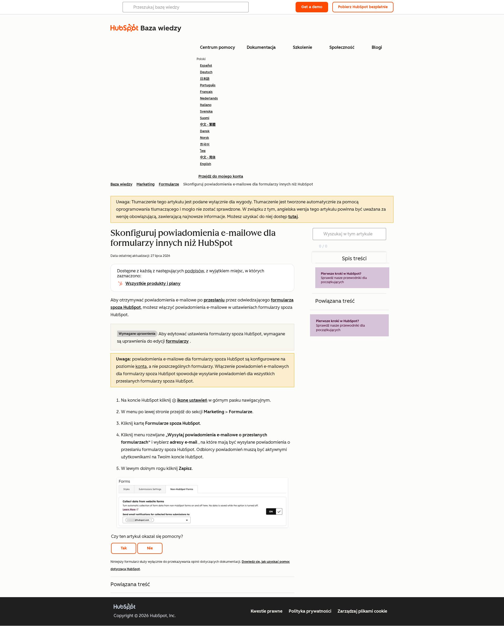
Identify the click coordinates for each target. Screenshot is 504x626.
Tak (124, 548)
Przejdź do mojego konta (220, 176)
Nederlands (209, 98)
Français (206, 92)
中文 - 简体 (208, 157)
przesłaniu (214, 300)
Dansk (204, 131)
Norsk (204, 138)
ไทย (203, 151)
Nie (150, 548)
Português (208, 85)
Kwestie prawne (266, 611)
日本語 (204, 79)
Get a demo (311, 7)
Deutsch (206, 72)
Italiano (205, 105)
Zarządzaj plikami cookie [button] (362, 611)
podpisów (194, 270)
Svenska (206, 111)
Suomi (204, 118)
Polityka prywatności (310, 611)
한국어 (204, 144)
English (205, 164)
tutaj (293, 216)
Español (206, 65)
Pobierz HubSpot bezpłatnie (363, 7)
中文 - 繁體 (208, 124)
